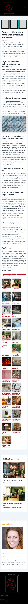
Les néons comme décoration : (12, 480)
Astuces (5, 482)
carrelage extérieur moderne (13, 101)
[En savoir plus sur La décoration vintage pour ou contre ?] (14, 493)
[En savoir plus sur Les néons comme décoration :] (14, 470)
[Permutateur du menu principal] (25, 7)
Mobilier (9, 507)
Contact (2, 599)
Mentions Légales (4, 601)
